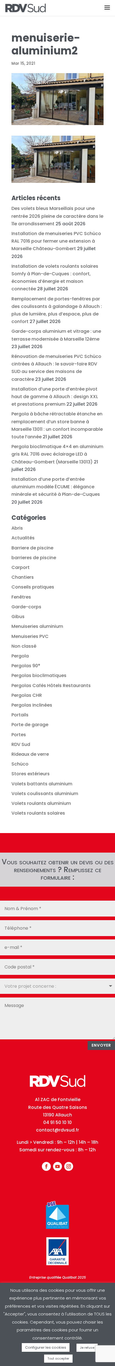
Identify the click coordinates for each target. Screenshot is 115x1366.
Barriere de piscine (32, 548)
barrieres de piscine (33, 557)
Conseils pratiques (32, 587)
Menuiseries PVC (30, 636)
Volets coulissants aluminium (44, 793)
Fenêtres (21, 597)
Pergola (20, 656)
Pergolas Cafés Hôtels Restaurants (51, 685)
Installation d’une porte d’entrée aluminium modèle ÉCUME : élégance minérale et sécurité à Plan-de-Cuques (55, 486)
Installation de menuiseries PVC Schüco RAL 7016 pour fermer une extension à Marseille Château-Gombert (56, 241)
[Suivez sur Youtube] (57, 1166)
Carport (20, 567)
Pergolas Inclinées (31, 705)
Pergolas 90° (25, 665)
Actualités (23, 538)
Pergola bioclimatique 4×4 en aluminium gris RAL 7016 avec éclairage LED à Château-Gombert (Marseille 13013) (57, 454)
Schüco (19, 764)
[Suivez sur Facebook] (46, 1166)
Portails (19, 715)
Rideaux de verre (30, 754)
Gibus (18, 616)
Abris (17, 528)
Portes (18, 734)
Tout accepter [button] (58, 1358)
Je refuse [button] (87, 1347)
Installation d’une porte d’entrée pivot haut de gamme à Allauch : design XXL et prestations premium (54, 396)
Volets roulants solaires (38, 813)
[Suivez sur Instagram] (68, 1166)
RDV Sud (20, 744)
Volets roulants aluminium (41, 803)
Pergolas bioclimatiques (38, 675)
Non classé (23, 646)
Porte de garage (29, 724)
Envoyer (101, 1045)
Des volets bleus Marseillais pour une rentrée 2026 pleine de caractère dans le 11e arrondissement (57, 216)
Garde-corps (26, 607)
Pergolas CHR (26, 695)
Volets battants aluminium (41, 784)
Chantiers (22, 577)
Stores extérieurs (30, 774)
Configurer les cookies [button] (45, 1347)
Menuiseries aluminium (37, 626)
